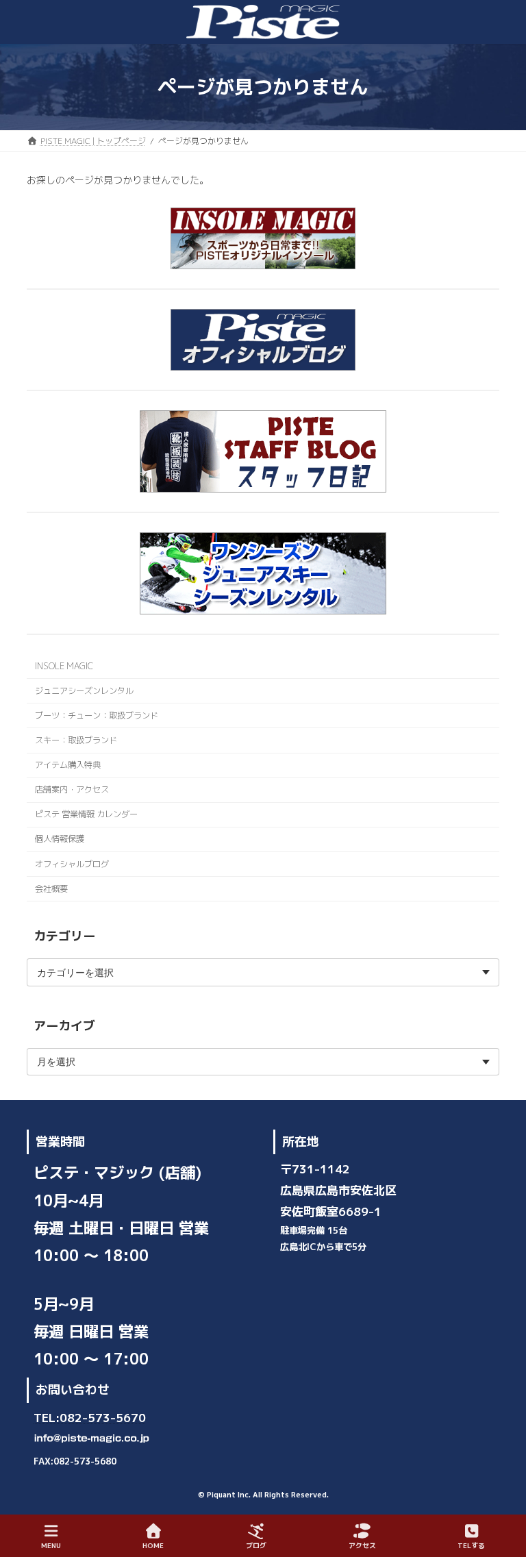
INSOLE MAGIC (64, 666)
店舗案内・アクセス (72, 789)
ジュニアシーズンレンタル (84, 691)
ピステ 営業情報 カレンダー (86, 814)
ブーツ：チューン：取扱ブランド (96, 715)
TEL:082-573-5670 (90, 1417)
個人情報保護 (59, 839)
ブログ (256, 1545)
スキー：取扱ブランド (76, 740)
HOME (153, 1545)
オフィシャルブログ (72, 864)
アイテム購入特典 (68, 765)
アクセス (362, 1545)
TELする (471, 1545)
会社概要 (51, 889)
